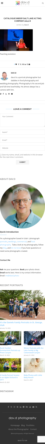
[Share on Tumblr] (27, 64)
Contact (33, 429)
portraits (3, 241)
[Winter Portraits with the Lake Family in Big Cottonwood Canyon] (34, 338)
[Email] (33, 407)
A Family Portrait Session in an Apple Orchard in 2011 (9, 377)
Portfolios (30, 425)
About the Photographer (18, 429)
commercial (22, 241)
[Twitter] (11, 407)
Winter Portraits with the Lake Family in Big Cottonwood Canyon (33, 350)
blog (5, 248)
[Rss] (36, 407)
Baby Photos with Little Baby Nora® (33, 376)
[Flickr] (23, 407)
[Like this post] (16, 64)
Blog (23, 425)
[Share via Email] (29, 64)
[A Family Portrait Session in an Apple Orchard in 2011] (10, 365)
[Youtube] (30, 407)
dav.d (26, 25)
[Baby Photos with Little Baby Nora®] (34, 365)
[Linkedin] (20, 407)
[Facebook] (8, 407)
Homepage (15, 425)
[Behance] (27, 407)
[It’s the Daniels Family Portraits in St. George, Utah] (22, 305)
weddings (12, 241)
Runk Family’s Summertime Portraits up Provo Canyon (10, 350)
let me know (16, 248)
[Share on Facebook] (18, 64)
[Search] (43, 3)
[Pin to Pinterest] (23, 64)
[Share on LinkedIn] (25, 64)
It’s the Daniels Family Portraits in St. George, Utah (21, 323)
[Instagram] (14, 407)
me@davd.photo (12, 275)
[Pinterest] (17, 407)
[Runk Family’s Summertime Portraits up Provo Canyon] (10, 338)
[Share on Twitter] (21, 64)
